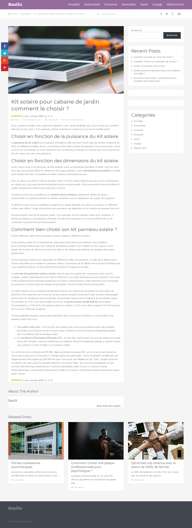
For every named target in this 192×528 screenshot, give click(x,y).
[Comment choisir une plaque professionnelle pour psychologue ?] (96, 441)
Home (14, 14)
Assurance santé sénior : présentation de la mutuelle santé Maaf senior (155, 79)
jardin (82, 126)
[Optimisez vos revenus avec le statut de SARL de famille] (156, 441)
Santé (144, 4)
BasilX (17, 119)
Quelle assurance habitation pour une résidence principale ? (157, 72)
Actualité (74, 4)
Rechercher (136, 30)
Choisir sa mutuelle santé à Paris (149, 66)
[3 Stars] (16, 116)
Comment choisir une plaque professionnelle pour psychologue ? (92, 467)
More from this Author (109, 406)
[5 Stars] (19, 116)
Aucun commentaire (73, 119)
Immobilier (129, 4)
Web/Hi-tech (175, 4)
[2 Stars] (14, 116)
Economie (110, 4)
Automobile (92, 4)
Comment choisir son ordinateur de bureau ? (155, 61)
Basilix (15, 4)
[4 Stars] (17, 116)
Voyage (157, 4)
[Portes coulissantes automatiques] (36, 441)
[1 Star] (12, 116)
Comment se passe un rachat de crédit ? (153, 57)
